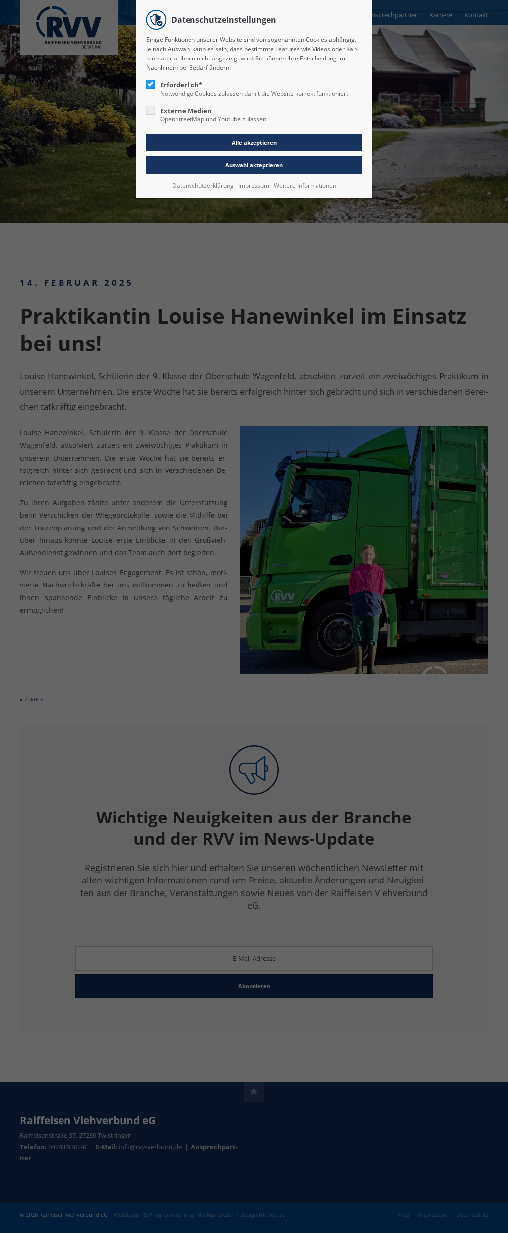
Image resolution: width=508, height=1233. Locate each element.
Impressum (253, 185)
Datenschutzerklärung (203, 185)
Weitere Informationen (305, 185)
